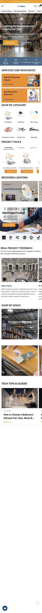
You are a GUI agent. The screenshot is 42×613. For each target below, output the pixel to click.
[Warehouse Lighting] (20, 324)
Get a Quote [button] (10, 43)
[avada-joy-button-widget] (4, 608)
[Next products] (39, 162)
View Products (11, 171)
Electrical (31, 11)
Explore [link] (7, 193)
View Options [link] (19, 326)
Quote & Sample (7, 11)
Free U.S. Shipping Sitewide (15, 1)
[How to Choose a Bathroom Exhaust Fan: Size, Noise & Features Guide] (20, 398)
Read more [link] (8, 422)
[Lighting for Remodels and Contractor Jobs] (21, 35)
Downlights (9, 147)
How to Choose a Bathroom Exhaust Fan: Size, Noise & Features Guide (18, 416)
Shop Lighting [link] (26, 42)
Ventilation (21, 147)
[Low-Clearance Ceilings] (20, 191)
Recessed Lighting (20, 11)
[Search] (35, 6)
